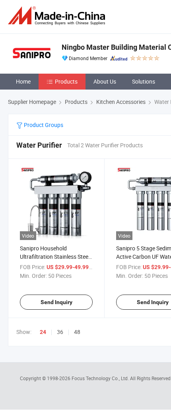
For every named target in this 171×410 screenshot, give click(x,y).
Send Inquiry (56, 302)
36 (60, 332)
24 (43, 332)
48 (77, 332)
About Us (104, 81)
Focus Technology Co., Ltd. (101, 378)
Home (23, 81)
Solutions (143, 81)
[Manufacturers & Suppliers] (58, 15)
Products (66, 81)
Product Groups (43, 125)
